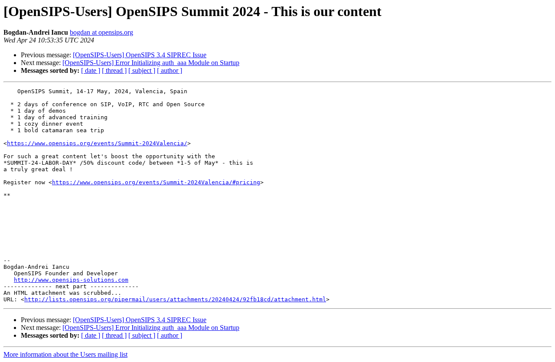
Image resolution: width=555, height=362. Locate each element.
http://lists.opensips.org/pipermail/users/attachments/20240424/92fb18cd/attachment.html (175, 299)
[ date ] (90, 70)
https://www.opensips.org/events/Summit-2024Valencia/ (97, 143)
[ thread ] (114, 70)
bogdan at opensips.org (101, 32)
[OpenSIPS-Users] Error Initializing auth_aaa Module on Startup (150, 62)
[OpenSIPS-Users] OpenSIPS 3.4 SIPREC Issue (139, 55)
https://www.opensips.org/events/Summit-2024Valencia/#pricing (156, 182)
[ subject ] (141, 70)
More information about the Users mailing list (65, 354)
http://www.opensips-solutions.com (71, 280)
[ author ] (169, 70)
